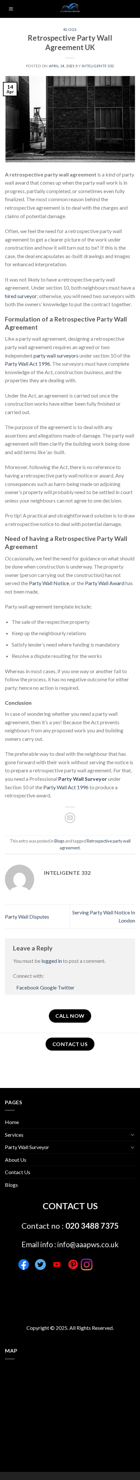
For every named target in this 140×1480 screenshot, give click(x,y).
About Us (15, 1160)
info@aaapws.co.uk (88, 1244)
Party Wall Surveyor (82, 779)
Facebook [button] (28, 987)
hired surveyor (21, 296)
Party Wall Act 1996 (27, 363)
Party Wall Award (104, 583)
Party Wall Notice (49, 583)
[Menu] (11, 9)
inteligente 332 (98, 66)
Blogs (70, 29)
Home (12, 1122)
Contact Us (17, 1172)
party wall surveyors (56, 355)
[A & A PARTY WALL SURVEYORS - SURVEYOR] (70, 9)
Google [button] (49, 987)
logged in (51, 961)
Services (14, 1135)
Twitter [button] (66, 987)
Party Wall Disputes (27, 916)
